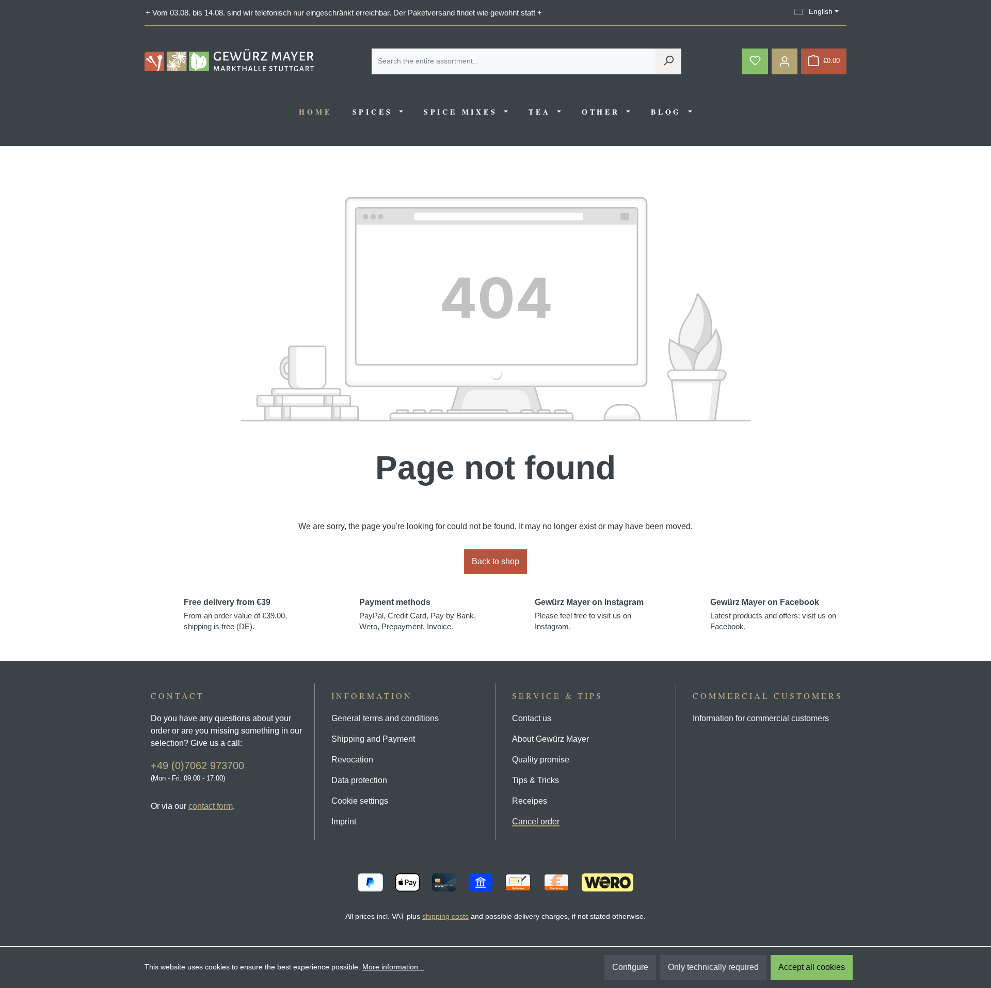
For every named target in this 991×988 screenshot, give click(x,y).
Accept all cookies (811, 967)
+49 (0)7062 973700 (197, 765)
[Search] (668, 61)
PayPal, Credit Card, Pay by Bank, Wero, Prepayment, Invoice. (417, 614)
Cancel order (536, 821)
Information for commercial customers (761, 718)
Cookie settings (359, 800)
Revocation (352, 759)
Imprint (343, 821)
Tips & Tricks (535, 780)
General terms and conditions (385, 718)
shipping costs (445, 916)
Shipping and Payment (373, 739)
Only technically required (713, 967)
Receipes (529, 800)
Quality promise (540, 759)
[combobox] (514, 61)
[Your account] (784, 61)
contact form (210, 806)
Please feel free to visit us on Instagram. (589, 614)
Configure (630, 967)
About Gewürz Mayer (550, 739)
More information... (393, 967)
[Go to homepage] (229, 60)
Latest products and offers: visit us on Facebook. (773, 614)
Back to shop (495, 561)
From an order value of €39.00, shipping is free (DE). (235, 614)
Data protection (359, 780)
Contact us (531, 718)
